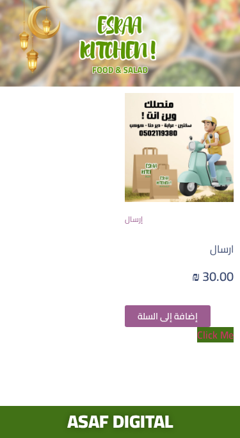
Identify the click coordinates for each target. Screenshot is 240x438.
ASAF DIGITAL (120, 421)
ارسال (222, 248)
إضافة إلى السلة (168, 316)
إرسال (134, 219)
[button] (179, 334)
